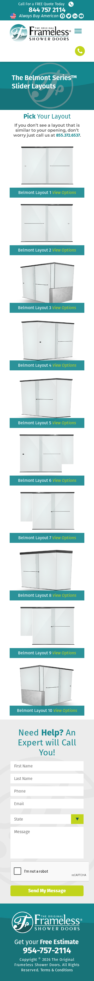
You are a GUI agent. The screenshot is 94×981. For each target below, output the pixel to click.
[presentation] (50, 871)
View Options (64, 192)
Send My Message (47, 891)
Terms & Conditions (56, 970)
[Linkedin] (75, 16)
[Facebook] (62, 16)
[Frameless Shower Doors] (40, 33)
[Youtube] (81, 16)
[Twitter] (68, 16)
